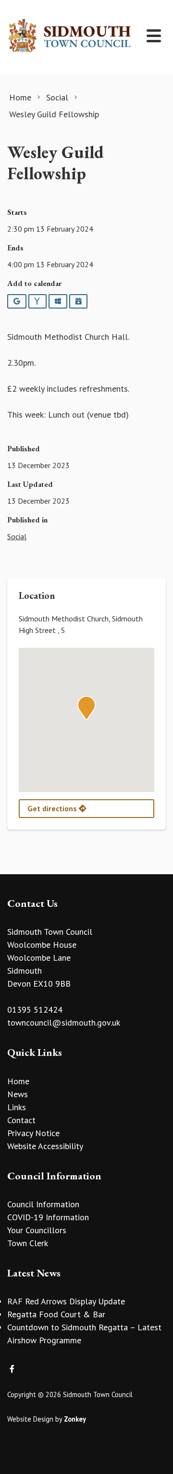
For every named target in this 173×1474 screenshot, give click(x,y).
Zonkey (75, 1419)
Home (18, 1081)
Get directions (53, 808)
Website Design (30, 1419)
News (17, 1094)
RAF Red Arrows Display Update (66, 1301)
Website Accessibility (45, 1146)
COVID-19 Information (48, 1217)
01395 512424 (34, 1009)
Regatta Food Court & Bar (56, 1314)
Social (16, 536)
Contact (21, 1120)
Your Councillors (36, 1230)
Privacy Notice (33, 1133)
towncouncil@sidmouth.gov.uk (63, 1022)
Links (16, 1107)
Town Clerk (27, 1243)
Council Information (43, 1204)
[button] (86, 708)
